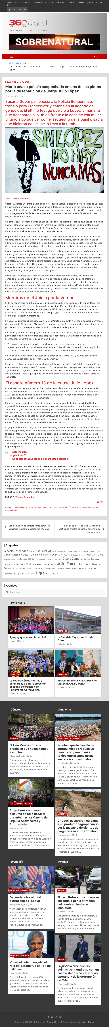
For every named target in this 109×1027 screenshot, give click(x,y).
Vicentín (56, 574)
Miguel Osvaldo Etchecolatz (87, 507)
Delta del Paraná (9, 559)
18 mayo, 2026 (63, 687)
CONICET (25, 555)
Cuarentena (91, 555)
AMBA (31, 551)
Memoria (24, 82)
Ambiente (49, 2)
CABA (70, 551)
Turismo (48, 574)
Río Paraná (83, 568)
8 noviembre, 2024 (65, 835)
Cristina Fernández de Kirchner (73, 555)
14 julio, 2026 (15, 641)
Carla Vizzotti (78, 551)
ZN (23, 631)
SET (32, 574)
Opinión (24, 891)
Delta (100, 554)
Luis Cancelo (86, 564)
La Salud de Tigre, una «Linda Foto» (75, 639)
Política (90, 2)
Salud (90, 568)
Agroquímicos (64, 739)
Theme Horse (53, 1022)
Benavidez (62, 551)
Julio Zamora (68, 563)
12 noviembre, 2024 (66, 763)
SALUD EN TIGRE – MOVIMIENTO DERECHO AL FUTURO (77, 682)
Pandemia (61, 568)
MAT (42, 568)
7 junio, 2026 (15, 693)
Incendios (15, 564)
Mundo (99, 2)
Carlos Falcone (34, 507)
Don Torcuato (21, 559)
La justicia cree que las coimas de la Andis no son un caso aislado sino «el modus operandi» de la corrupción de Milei (78, 973)
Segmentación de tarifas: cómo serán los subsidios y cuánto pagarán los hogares (29, 527)
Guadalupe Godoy (50, 507)
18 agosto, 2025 (17, 973)
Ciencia (81, 2)
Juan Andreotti (49, 564)
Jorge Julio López (66, 507)
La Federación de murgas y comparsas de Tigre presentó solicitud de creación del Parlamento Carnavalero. (28, 685)
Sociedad (70, 2)
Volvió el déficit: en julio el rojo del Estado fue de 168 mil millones (30, 965)
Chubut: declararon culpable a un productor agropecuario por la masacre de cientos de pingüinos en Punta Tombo (78, 826)
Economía (17, 861)
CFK (98, 551)
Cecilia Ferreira (90, 551)
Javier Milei (25, 564)
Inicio (27, 2)
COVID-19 (55, 554)
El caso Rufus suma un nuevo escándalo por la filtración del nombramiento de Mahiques (78, 903)
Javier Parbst (37, 564)
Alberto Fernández (16, 551)
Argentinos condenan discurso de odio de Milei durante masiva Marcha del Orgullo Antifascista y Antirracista (29, 817)
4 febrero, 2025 (16, 828)
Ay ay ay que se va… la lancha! (28, 637)
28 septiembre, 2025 (19, 756)
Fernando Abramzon (54, 559)
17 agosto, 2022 (12, 96)
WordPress (88, 1022)
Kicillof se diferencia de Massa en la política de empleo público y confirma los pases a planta (79, 528)
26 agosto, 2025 (64, 984)
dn (22, 96)
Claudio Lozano (12, 554)
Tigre (40, 573)
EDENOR (31, 559)
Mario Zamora (22, 568)
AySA (54, 551)
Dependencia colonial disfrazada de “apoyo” (25, 899)
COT (47, 555)
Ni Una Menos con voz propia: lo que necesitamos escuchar (29, 748)
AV (11, 631)
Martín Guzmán (34, 568)
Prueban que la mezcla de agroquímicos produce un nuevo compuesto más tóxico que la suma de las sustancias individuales (75, 752)
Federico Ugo (40, 559)
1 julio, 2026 (62, 644)
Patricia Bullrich (71, 568)
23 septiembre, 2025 (19, 905)
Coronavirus (37, 554)
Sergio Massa (21, 573)
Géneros (60, 2)
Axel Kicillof (43, 551)
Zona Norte (37, 2)
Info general (12, 82)
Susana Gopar (11, 510)
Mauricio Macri (51, 568)
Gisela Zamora (72, 558)
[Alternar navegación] (12, 56)
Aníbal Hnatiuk (20, 507)
